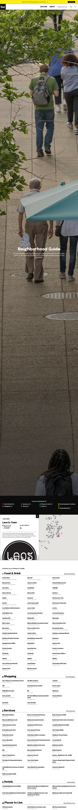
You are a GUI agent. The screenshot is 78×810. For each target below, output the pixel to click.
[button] (53, 536)
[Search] (75, 7)
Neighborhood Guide (62, 6)
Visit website (25, 525)
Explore (43, 7)
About (52, 7)
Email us (20, 528)
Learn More (71, 2)
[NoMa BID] (3, 7)
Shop (71, 6)
